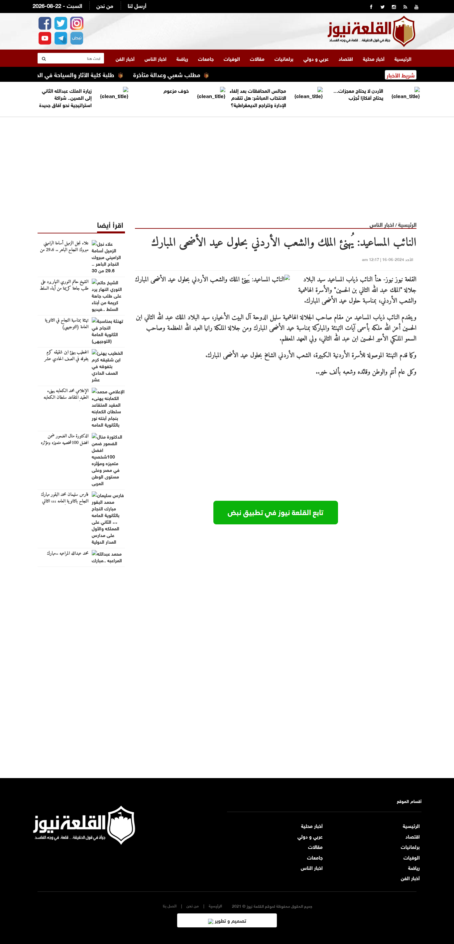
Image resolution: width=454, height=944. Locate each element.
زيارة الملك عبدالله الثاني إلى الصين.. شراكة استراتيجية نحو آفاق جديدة (65, 97)
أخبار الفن (125, 58)
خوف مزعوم (176, 90)
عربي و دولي (316, 58)
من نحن (104, 5)
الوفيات (232, 58)
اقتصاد (346, 58)
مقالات (257, 58)
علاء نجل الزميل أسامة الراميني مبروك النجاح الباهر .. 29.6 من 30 (64, 250)
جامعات (206, 58)
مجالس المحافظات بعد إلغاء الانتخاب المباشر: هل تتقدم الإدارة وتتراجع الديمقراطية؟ (258, 97)
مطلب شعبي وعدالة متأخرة (181, 74)
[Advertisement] (227, 163)
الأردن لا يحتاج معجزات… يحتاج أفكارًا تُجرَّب (358, 93)
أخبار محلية (374, 58)
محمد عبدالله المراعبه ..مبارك (67, 553)
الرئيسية (403, 58)
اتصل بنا (169, 905)
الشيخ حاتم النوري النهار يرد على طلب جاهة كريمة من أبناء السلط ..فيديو (64, 289)
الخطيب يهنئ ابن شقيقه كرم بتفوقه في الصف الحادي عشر (66, 355)
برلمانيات (284, 58)
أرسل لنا (137, 5)
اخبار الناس (156, 58)
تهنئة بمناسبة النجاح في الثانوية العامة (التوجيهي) (66, 324)
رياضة (182, 58)
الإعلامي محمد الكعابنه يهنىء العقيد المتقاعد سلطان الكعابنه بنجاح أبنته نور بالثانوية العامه (66, 398)
